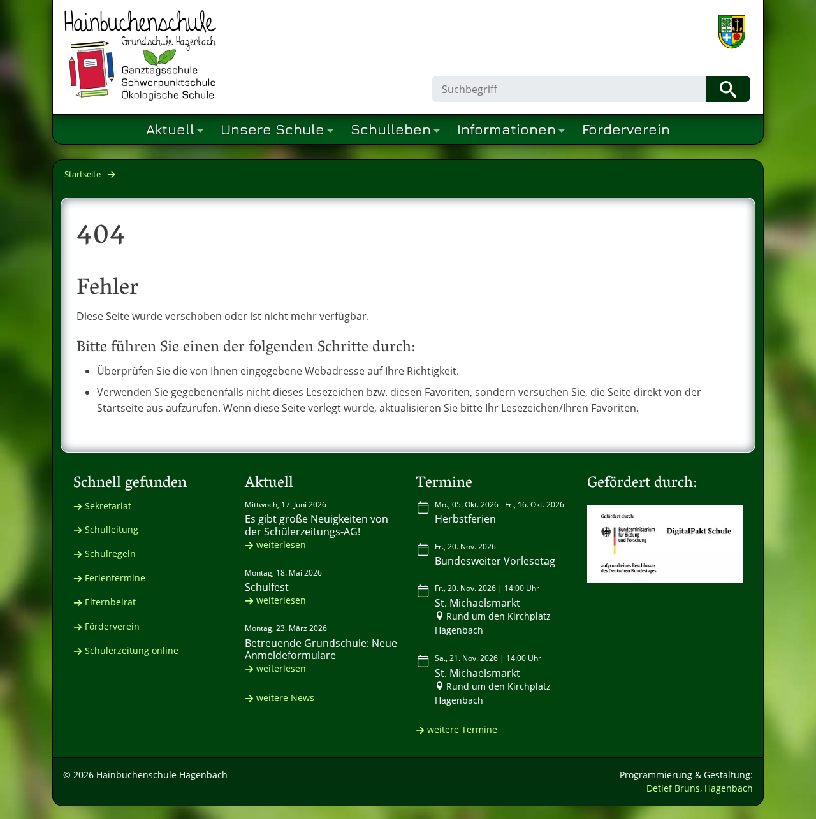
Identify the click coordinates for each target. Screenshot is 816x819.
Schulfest (267, 587)
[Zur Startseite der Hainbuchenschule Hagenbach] (140, 55)
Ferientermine (115, 578)
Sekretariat (108, 506)
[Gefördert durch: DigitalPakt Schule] (665, 544)
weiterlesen (281, 545)
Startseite (82, 174)
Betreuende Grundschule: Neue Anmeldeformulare (321, 649)
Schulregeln (110, 553)
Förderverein (112, 626)
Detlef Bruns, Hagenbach (699, 788)
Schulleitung (111, 529)
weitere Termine (462, 729)
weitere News (285, 698)
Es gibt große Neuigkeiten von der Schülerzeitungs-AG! (316, 525)
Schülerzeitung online (131, 650)
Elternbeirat (110, 602)
